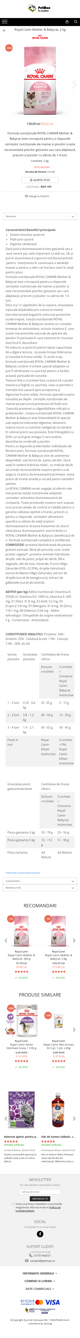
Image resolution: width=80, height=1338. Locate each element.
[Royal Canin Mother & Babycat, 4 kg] (58, 931)
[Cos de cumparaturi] (67, 21)
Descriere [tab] (11, 216)
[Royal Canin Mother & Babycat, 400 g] (21, 931)
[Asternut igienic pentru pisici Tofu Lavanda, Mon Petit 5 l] (21, 1110)
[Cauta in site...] (76, 21)
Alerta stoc (41, 180)
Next (74, 84)
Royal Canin (21, 951)
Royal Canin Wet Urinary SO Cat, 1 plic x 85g (59, 1046)
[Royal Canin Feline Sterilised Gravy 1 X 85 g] (21, 1020)
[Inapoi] (3, 30)
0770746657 (42, 1255)
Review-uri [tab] (13, 887)
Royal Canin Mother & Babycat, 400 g (21, 956)
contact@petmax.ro (42, 1261)
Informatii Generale (39, 1273)
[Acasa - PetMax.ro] (40, 9)
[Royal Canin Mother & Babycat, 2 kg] (40, 81)
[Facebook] (40, 1234)
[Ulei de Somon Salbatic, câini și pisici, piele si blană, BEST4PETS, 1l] (58, 1110)
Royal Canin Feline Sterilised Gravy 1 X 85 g (21, 1046)
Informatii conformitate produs (23, 872)
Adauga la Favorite (38, 196)
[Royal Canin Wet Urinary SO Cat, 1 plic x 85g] (58, 1020)
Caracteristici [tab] (13, 881)
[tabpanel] (40, 81)
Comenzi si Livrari (39, 1281)
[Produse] (5, 22)
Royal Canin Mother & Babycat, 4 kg (58, 956)
